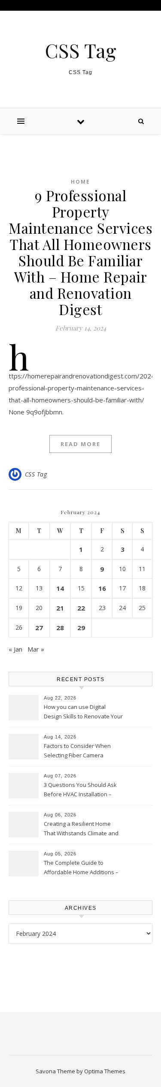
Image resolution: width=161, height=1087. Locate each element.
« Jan (15, 649)
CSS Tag (80, 50)
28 (60, 627)
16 (102, 588)
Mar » (35, 649)
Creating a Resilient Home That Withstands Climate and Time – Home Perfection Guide (83, 829)
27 (39, 627)
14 (60, 588)
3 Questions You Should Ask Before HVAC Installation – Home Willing (80, 790)
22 (81, 608)
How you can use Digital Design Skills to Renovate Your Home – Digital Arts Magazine (83, 712)
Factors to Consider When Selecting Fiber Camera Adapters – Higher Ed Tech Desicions (78, 751)
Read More (80, 444)
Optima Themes (104, 1071)
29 (81, 627)
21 (60, 608)
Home (80, 181)
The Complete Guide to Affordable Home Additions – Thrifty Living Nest (81, 868)
